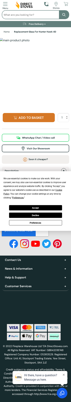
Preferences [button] (18, 197)
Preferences (35, 222)
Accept (35, 207)
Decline (35, 215)
